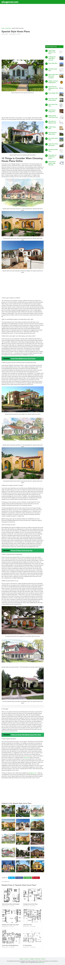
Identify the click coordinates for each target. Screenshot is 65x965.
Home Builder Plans (53, 93)
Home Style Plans (52, 63)
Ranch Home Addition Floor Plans (52, 52)
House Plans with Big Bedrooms (10, 945)
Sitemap (21, 959)
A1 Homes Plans (27, 945)
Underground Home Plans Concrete (51, 58)
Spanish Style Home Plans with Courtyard (53, 76)
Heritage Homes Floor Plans (30, 904)
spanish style (6, 881)
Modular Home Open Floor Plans (10, 924)
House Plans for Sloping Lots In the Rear (53, 88)
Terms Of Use (38, 959)
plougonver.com (10, 1)
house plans (26, 757)
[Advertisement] (32, 16)
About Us (43, 959)
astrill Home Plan (27, 924)
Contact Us (26, 959)
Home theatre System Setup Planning (52, 163)
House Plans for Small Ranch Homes (52, 156)
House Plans (5, 34)
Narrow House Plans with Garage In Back (12, 904)
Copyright (32, 959)
